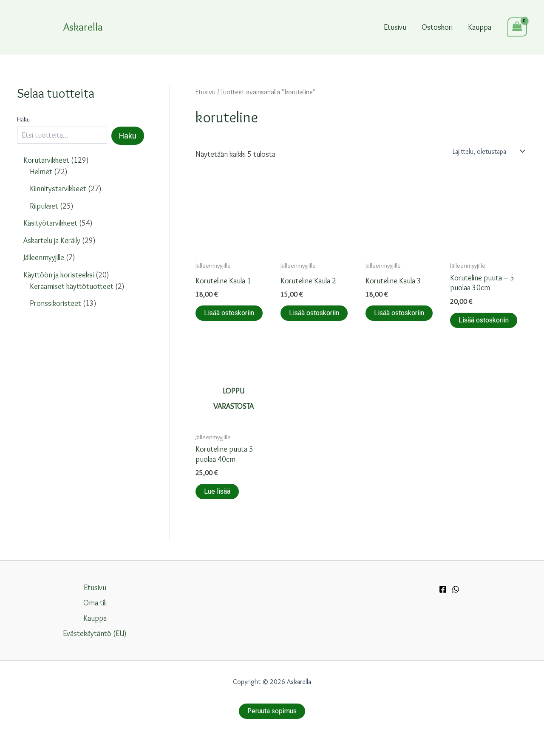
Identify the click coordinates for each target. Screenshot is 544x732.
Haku (23, 119)
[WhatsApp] (455, 589)
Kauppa (479, 27)
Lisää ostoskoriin (229, 313)
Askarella (83, 27)
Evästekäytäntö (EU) (95, 633)
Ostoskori (437, 27)
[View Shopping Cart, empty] (517, 27)
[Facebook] (443, 589)
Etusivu (395, 27)
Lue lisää (217, 491)
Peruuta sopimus (272, 711)
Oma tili (95, 603)
